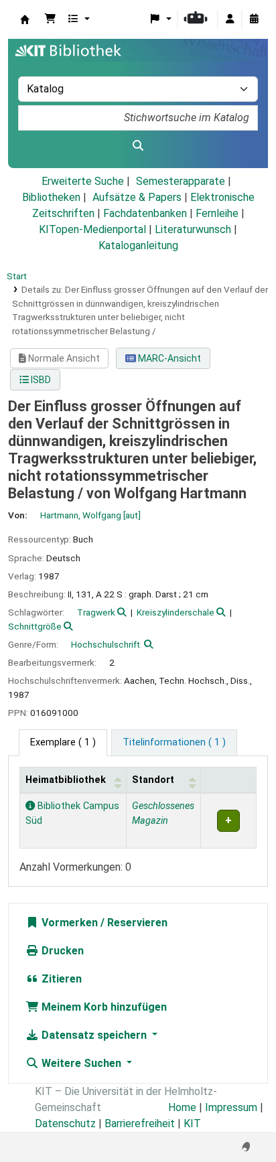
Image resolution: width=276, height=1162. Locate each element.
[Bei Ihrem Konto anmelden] (229, 19)
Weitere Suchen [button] (81, 1063)
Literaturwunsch (193, 229)
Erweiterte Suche (83, 181)
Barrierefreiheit (140, 1123)
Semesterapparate (180, 181)
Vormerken (68, 922)
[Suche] (138, 146)
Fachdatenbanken (145, 213)
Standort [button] (153, 780)
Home (182, 1107)
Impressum (231, 1107)
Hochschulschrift (105, 644)
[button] (50, 19)
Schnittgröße (35, 626)
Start (17, 276)
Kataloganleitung (138, 245)
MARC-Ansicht (168, 358)
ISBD (40, 379)
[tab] (174, 742)
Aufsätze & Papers (137, 197)
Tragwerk (96, 612)
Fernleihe (217, 213)
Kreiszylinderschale (175, 612)
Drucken (61, 950)
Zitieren (60, 978)
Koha (24, 19)
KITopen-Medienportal (92, 229)
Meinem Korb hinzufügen (103, 1007)
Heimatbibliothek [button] (65, 780)
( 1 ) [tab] (63, 742)
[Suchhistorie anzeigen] (254, 19)
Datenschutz (65, 1123)
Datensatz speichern (94, 1035)
